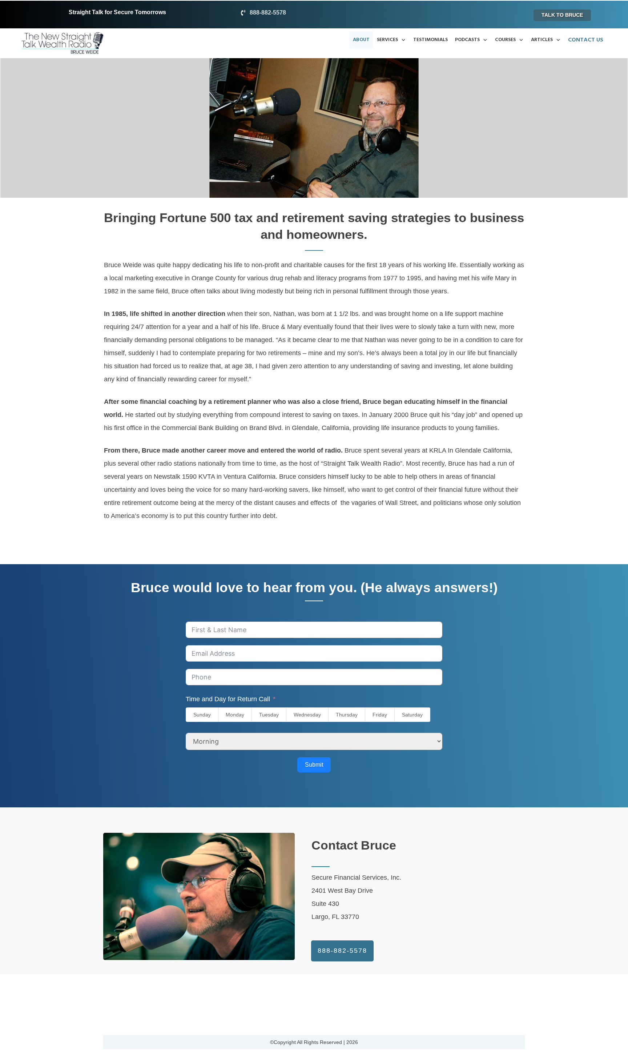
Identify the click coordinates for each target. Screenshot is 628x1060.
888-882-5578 (268, 12)
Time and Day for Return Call (228, 699)
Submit (314, 765)
